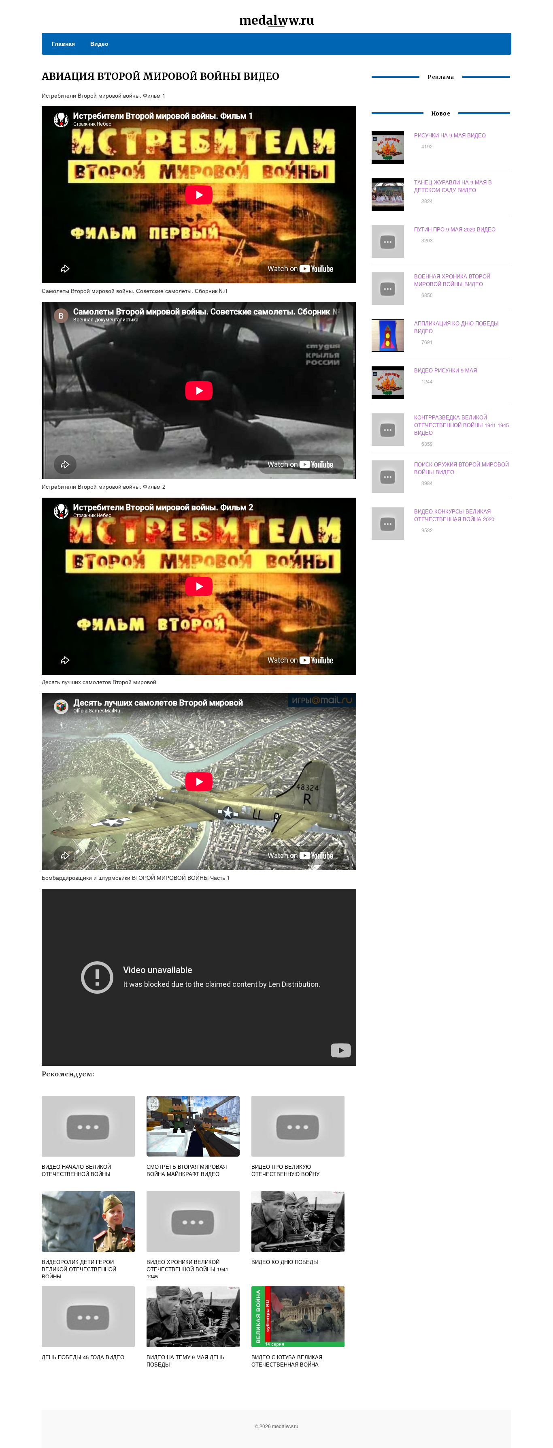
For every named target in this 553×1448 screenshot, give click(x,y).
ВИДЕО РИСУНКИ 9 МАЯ (445, 370)
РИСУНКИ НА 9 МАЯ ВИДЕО (450, 135)
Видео (99, 43)
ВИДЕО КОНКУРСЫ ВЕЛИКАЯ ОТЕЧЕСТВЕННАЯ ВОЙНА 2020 (454, 515)
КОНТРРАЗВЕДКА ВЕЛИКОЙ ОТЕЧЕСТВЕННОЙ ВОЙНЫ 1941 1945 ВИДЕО (461, 424)
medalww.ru (276, 20)
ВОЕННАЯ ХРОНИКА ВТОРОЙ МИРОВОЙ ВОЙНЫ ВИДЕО (452, 280)
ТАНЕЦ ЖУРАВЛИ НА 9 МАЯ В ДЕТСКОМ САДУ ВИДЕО (453, 186)
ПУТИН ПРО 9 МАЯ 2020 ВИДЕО (455, 229)
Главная (63, 43)
